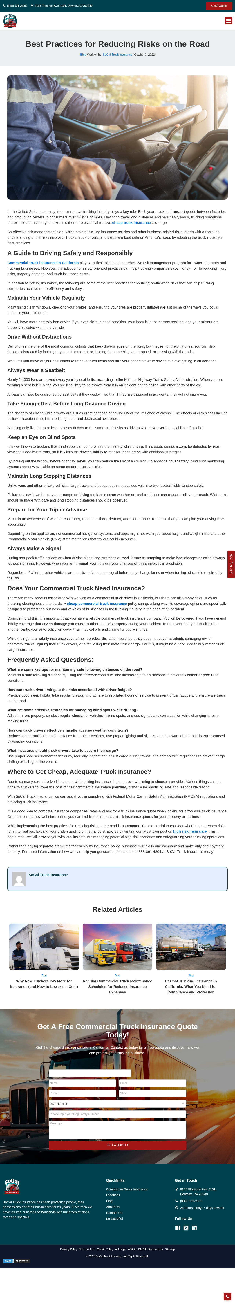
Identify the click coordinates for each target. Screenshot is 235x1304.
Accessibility (155, 1249)
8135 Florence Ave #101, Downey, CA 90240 (64, 5)
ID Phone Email (59, 1064)
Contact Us (114, 1213)
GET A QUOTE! (117, 1145)
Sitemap (170, 1249)
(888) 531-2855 (17, 5)
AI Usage (120, 1249)
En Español (114, 1219)
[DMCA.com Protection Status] (16, 1263)
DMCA (142, 1249)
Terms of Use (87, 1249)
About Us (113, 1207)
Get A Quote (219, 5)
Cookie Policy (105, 1249)
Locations (113, 1195)
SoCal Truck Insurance (117, 54)
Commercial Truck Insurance (127, 1189)
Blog (83, 54)
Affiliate (132, 1249)
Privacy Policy (68, 1249)
